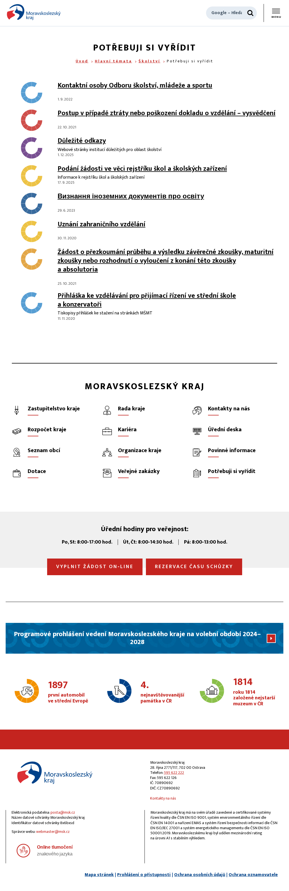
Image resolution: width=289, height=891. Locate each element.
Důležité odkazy (82, 140)
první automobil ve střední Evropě (68, 692)
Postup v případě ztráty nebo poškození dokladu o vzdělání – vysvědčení (166, 113)
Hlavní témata (113, 61)
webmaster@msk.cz (53, 831)
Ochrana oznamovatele (253, 875)
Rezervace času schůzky (194, 566)
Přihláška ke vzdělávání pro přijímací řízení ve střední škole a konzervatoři (147, 300)
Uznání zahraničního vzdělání (101, 224)
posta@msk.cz (63, 812)
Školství (149, 61)
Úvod (82, 61)
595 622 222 (174, 772)
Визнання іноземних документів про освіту (131, 196)
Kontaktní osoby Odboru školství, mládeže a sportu (135, 85)
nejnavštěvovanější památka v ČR (162, 692)
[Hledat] (250, 12)
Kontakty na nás (163, 798)
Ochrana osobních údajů (199, 875)
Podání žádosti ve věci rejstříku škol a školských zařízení (142, 168)
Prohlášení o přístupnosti (144, 875)
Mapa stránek (99, 875)
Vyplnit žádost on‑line (94, 566)
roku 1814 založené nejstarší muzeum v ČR (254, 692)
